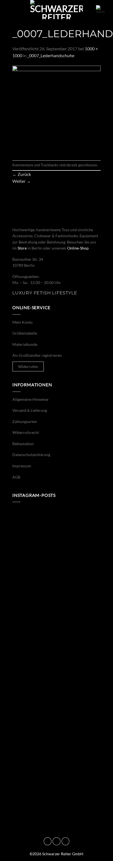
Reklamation (23, 443)
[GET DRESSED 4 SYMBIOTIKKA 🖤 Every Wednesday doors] (56, 743)
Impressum (21, 465)
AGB (16, 477)
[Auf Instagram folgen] (56, 841)
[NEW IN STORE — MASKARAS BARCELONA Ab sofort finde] (56, 534)
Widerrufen (28, 366)
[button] (11, 9)
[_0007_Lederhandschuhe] (56, 109)
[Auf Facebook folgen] (48, 841)
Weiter (21, 181)
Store (22, 248)
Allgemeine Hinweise (30, 399)
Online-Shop (78, 248)
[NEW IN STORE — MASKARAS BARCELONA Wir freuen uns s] (56, 690)
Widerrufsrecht (25, 432)
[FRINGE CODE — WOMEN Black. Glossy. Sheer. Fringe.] (56, 638)
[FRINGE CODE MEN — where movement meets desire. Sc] (56, 586)
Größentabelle (24, 333)
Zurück (21, 174)
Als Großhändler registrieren (37, 355)
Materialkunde (24, 344)
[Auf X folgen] (65, 841)
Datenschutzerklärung (31, 454)
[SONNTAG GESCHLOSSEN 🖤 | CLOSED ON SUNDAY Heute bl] (56, 795)
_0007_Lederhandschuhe (50, 55)
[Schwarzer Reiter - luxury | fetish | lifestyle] (56, 9)
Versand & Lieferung (29, 410)
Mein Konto (22, 322)
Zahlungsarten (24, 421)
